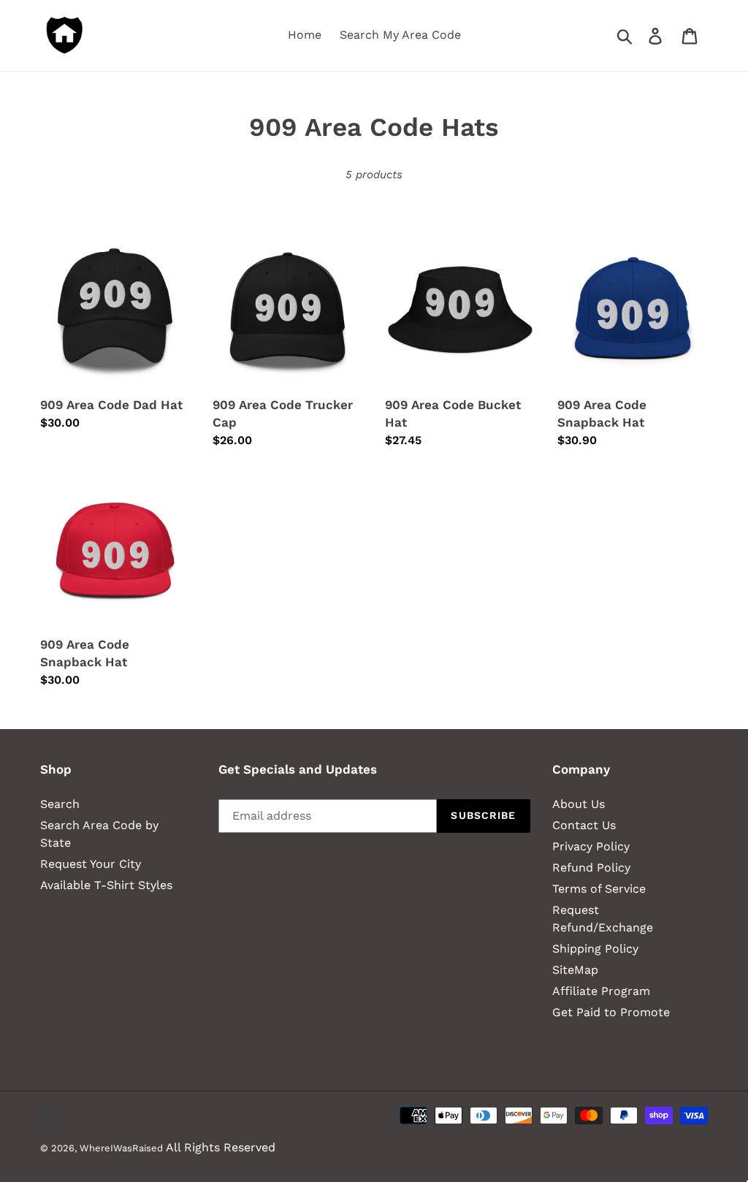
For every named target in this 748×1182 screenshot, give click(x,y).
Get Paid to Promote (611, 1012)
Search (60, 804)
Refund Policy (591, 867)
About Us (578, 804)
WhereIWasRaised (121, 1148)
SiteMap (575, 970)
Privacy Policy (591, 846)
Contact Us (584, 825)
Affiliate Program (601, 991)
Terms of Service (599, 889)
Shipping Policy (595, 949)
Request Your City (90, 864)
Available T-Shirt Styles (106, 885)
